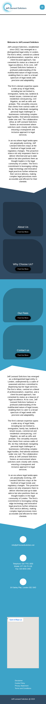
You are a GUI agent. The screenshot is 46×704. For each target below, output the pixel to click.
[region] (23, 26)
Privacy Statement (21, 686)
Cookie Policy (20, 683)
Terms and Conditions (23, 688)
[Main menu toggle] (42, 7)
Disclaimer (19, 680)
